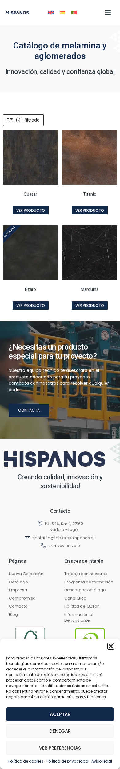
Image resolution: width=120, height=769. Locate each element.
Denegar (60, 731)
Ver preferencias (60, 748)
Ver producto (30, 210)
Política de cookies (25, 761)
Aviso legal (101, 761)
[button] (111, 646)
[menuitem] (51, 12)
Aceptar (60, 714)
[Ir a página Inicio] (54, 459)
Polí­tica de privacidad (67, 761)
